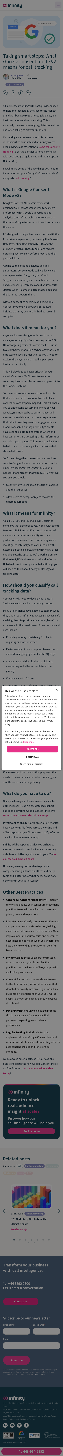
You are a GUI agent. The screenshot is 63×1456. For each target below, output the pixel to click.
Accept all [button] (33, 749)
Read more (29, 741)
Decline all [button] (32, 757)
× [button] (56, 690)
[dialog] (31, 728)
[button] (31, 764)
